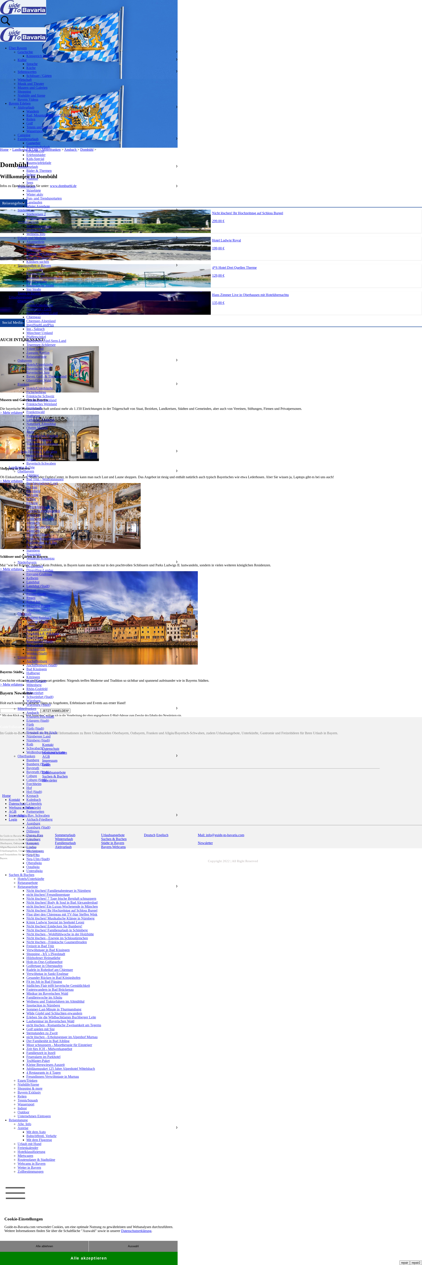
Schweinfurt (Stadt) (39, 697)
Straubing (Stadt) (38, 610)
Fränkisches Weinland (41, 404)
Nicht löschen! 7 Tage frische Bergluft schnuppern (61, 898)
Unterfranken (27, 657)
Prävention (33, 250)
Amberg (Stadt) (37, 621)
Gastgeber (33, 143)
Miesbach (33, 523)
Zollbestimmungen (31, 1171)
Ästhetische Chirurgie (41, 254)
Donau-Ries (34, 835)
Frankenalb (34, 408)
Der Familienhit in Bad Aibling (47, 1041)
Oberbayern (26, 301)
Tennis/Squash (28, 1100)
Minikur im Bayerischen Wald (47, 993)
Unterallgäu (34, 871)
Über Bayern (18, 48)
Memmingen (35, 851)
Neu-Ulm (33, 855)
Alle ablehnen (44, 1246)
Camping (24, 135)
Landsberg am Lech (40, 519)
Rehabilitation (36, 246)
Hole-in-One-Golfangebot (44, 962)
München (33, 531)
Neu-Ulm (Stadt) (38, 859)
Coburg (31, 776)
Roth (29, 744)
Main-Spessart (36, 681)
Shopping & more (30, 1088)
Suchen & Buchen (21, 875)
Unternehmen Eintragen (34, 1116)
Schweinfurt (34, 693)
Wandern (32, 111)
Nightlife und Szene (31, 95)
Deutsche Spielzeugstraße (44, 277)
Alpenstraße (34, 269)
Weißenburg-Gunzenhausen (45, 752)
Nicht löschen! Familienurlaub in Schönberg (57, 930)
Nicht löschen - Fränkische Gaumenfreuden (56, 942)
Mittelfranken (27, 709)
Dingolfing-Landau (39, 570)
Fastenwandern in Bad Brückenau (50, 989)
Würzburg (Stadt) (38, 705)
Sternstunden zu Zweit (42, 1033)
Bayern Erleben (20, 103)
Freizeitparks (35, 151)
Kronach (32, 796)
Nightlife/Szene (28, 1084)
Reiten (30, 119)
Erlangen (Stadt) (37, 720)
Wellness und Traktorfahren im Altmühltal (55, 1001)
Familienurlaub (28, 139)
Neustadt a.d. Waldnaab (42, 633)
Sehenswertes (27, 72)
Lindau (31, 847)
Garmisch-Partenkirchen (43, 511)
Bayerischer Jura (37, 372)
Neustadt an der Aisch (41, 732)
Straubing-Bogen (38, 606)
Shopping (24, 91)
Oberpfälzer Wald (38, 380)
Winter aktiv (34, 194)
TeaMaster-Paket (38, 1061)
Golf (29, 123)
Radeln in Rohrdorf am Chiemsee (49, 970)
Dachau (31, 487)
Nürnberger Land (38, 736)
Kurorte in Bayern (39, 258)
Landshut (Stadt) (37, 586)
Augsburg (33, 823)
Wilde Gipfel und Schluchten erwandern (54, 1013)
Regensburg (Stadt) (39, 641)
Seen (29, 182)
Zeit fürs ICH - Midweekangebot (49, 1049)
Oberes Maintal (37, 428)
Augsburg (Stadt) (38, 827)
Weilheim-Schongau (40, 558)
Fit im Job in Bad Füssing (44, 981)
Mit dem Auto (36, 1132)
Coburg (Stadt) (36, 780)
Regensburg (34, 637)
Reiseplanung (18, 1120)
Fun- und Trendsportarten (44, 198)
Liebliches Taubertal (40, 420)
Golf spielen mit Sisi (40, 1029)
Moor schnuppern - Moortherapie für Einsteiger (59, 1045)
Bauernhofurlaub (38, 147)
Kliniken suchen (37, 262)
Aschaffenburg (36, 661)
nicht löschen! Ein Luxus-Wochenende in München (62, 906)
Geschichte (25, 52)
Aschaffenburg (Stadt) (41, 665)
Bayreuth (32, 768)
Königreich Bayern (39, 56)
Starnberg (33, 550)
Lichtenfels (34, 803)
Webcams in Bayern (31, 1163)
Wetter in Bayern (29, 1167)
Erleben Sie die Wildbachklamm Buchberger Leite (61, 1017)
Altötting (32, 475)
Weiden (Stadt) (36, 653)
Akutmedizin (35, 242)
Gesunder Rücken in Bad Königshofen (53, 978)
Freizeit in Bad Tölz (40, 946)
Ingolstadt (33, 515)
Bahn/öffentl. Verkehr (41, 1136)
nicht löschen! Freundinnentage (48, 894)
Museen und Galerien (32, 87)
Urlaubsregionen (20, 297)
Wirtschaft (25, 80)
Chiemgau (33, 317)
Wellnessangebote (38, 226)
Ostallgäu (33, 867)
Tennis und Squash (39, 127)
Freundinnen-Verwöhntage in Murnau (52, 1076)
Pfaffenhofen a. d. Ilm (41, 542)
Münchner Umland (39, 333)
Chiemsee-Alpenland (41, 321)
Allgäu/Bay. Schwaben (34, 815)
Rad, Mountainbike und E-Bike (48, 115)
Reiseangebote (36, 218)
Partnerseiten (35, 811)
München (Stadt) (38, 534)
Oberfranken (26, 756)
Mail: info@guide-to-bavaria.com (221, 835)
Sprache (32, 64)
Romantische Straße (40, 285)
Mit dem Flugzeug (39, 1140)
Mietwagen (25, 1156)
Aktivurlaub (26, 107)
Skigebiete (33, 190)
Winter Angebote (38, 206)
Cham (30, 625)
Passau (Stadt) (36, 594)
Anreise (23, 1128)
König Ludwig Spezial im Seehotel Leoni (55, 922)
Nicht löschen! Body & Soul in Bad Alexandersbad (62, 902)
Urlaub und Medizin (32, 238)
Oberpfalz (24, 614)
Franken (23, 384)
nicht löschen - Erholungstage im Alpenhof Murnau (62, 1037)
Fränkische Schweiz (40, 396)
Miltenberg (34, 685)
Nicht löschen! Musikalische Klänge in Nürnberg (60, 918)
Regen (30, 598)
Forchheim (33, 784)
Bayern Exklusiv (29, 1092)
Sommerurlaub (28, 167)
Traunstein (33, 554)
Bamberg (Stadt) (37, 764)
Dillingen (32, 831)
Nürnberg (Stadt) (38, 740)
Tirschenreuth (35, 649)
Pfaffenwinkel (36, 337)
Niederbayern (27, 562)
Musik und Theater (31, 83)
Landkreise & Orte (22, 467)
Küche (31, 68)
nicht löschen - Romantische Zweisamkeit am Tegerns (63, 1025)
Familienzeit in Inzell (40, 1053)
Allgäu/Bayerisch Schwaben (37, 451)
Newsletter (205, 843)
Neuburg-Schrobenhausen (44, 538)
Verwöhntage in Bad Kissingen (48, 950)
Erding (31, 499)
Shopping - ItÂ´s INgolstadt (45, 954)
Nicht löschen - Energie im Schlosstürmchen (57, 938)
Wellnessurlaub (28, 222)
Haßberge (33, 416)
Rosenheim (34, 546)
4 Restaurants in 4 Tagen (43, 1072)
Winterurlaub (27, 186)
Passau (31, 590)
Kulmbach (33, 800)
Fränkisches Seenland (41, 400)
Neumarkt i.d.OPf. (39, 629)
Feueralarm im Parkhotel (43, 1057)
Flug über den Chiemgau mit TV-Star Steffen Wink (61, 914)
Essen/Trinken (27, 1080)
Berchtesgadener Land (42, 313)
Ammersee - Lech (38, 309)
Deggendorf (34, 566)
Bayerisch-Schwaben (41, 463)
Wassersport (34, 131)
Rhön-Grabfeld (36, 689)
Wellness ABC (36, 230)
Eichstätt (32, 495)
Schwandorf (34, 645)
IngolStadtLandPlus (40, 325)
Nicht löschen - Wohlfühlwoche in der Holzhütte (60, 934)
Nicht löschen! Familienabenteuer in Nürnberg (58, 890)
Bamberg (32, 760)
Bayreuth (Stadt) (37, 772)
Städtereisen (26, 210)
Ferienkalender (28, 1148)
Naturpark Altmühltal (41, 424)
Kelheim (32, 578)
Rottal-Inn (33, 602)
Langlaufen (34, 202)
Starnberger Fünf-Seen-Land (46, 341)
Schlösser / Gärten (39, 76)
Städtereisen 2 (36, 214)
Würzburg (33, 701)
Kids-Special (35, 159)
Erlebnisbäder (35, 155)
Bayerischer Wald (38, 368)
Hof (29, 788)
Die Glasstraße (36, 281)
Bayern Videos (28, 99)
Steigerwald (34, 447)
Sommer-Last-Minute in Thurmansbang (53, 1009)
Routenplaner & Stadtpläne (36, 1159)
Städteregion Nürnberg (42, 443)
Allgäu (31, 459)
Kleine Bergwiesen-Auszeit (45, 1065)
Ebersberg (33, 491)
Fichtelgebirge (36, 392)
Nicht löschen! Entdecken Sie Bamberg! (54, 926)
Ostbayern (25, 360)
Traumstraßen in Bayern (34, 265)
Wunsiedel (33, 807)
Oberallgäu (34, 863)
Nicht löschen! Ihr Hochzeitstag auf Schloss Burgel (61, 910)
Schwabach (34, 748)
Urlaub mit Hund (29, 1144)
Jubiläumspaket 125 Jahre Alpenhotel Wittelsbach (60, 1069)
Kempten (32, 843)
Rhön (30, 432)
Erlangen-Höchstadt (40, 716)
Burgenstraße (35, 273)
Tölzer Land (35, 349)
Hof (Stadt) (34, 792)
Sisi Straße (33, 289)
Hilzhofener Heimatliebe (43, 958)
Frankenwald (35, 412)
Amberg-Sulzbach (39, 618)
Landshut (32, 582)
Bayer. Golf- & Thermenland (46, 376)
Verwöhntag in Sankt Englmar (47, 974)
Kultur (22, 60)
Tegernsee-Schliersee (41, 345)
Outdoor (32, 178)
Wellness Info (35, 234)
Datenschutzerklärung (136, 1231)
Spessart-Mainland (39, 440)
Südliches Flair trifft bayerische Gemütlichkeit (58, 985)
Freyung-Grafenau (39, 574)
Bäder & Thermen (39, 171)
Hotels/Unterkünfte (39, 305)
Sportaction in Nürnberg (43, 1005)
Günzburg (33, 839)
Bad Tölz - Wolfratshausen (45, 479)
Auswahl (133, 1246)
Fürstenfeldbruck (38, 507)
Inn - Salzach (35, 329)
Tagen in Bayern (29, 293)
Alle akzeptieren (89, 1258)
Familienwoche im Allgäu (44, 997)
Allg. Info (24, 1124)
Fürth (30, 724)
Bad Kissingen (36, 669)
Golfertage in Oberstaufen (44, 966)
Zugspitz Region (37, 352)
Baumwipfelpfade (38, 163)
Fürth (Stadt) (35, 728)
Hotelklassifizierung (31, 1152)
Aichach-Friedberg (39, 819)
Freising (32, 503)
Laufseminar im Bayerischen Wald (50, 1021)
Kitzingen (33, 677)
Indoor (31, 174)
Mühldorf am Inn (38, 527)
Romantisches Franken (42, 436)
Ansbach (32, 712)
